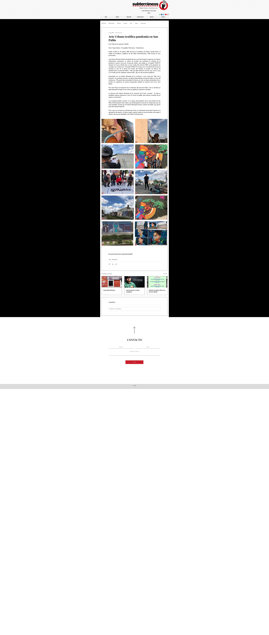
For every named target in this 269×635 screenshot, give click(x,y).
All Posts (104, 23)
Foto (131, 23)
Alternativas (111, 23)
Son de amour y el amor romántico (132, 291)
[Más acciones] (159, 33)
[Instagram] (168, 14)
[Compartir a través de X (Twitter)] (112, 264)
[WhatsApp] (159, 14)
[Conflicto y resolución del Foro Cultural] (112, 282)
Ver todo (165, 273)
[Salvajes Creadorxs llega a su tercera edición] (157, 282)
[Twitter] (164, 14)
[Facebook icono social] (162, 14)
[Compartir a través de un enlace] (116, 264)
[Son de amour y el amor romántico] (134, 282)
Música (119, 23)
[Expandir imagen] (118, 131)
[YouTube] (166, 14)
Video (136, 23)
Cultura (125, 23)
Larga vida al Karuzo (109, 290)
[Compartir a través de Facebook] (109, 264)
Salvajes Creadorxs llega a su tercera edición (157, 291)
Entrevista (143, 23)
